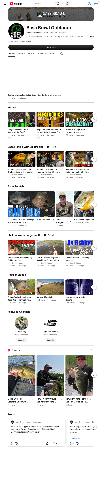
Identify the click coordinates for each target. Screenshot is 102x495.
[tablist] (51, 53)
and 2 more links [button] (25, 42)
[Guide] (4, 3)
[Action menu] (61, 443)
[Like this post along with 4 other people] (71, 443)
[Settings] (82, 3)
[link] (36, 433)
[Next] (94, 119)
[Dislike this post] (16, 443)
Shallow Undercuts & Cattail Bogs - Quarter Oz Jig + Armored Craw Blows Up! (34, 95)
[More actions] (34, 130)
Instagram (14, 42)
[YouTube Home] (15, 3)
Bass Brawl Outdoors (15, 175)
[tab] (11, 53)
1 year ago (37, 422)
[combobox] (44, 3)
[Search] (58, 3)
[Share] (47, 443)
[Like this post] (12, 443)
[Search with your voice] (67, 3)
